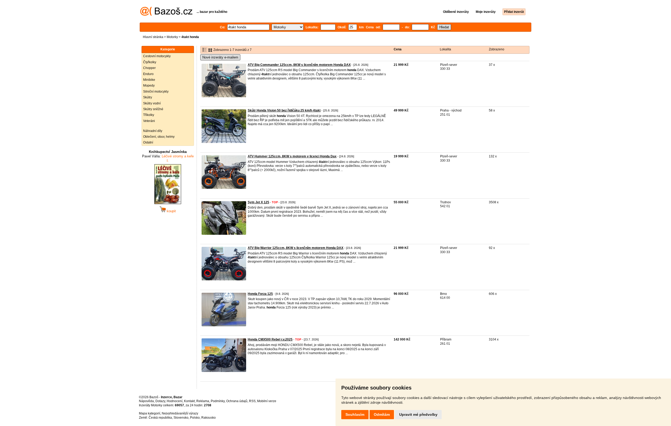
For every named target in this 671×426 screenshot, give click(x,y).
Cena (398, 49)
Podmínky (218, 401)
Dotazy (160, 401)
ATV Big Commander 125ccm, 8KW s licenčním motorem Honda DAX (299, 65)
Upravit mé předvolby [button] (418, 414)
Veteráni (149, 121)
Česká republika (160, 417)
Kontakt (189, 401)
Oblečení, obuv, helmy (159, 137)
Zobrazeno (496, 49)
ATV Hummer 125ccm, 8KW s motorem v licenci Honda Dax (292, 156)
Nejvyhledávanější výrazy (180, 413)
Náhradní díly (152, 131)
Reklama (202, 401)
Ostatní (148, 142)
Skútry (147, 97)
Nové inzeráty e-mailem (220, 57)
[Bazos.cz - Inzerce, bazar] (166, 15)
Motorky (172, 37)
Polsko (195, 417)
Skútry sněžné (153, 109)
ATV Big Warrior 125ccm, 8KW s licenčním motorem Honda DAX (295, 248)
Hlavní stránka (153, 37)
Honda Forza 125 (260, 294)
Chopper (149, 68)
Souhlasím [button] (354, 414)
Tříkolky (148, 115)
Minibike (149, 80)
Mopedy (149, 85)
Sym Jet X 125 (258, 202)
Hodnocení (174, 401)
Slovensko (181, 417)
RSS (252, 401)
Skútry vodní (152, 103)
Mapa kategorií (149, 413)
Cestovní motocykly (157, 56)
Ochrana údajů (236, 401)
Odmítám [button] (382, 414)
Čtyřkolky (149, 62)
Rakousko (208, 417)
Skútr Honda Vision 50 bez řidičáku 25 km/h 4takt (284, 110)
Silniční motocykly (156, 91)
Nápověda (146, 401)
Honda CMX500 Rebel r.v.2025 (270, 339)
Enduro (148, 74)
